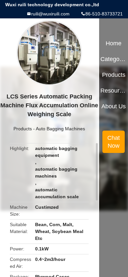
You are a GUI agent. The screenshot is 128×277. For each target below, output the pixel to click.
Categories (113, 59)
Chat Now (113, 142)
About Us (113, 106)
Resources (113, 90)
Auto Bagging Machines (60, 128)
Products (22, 128)
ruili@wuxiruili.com (50, 13)
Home (113, 43)
